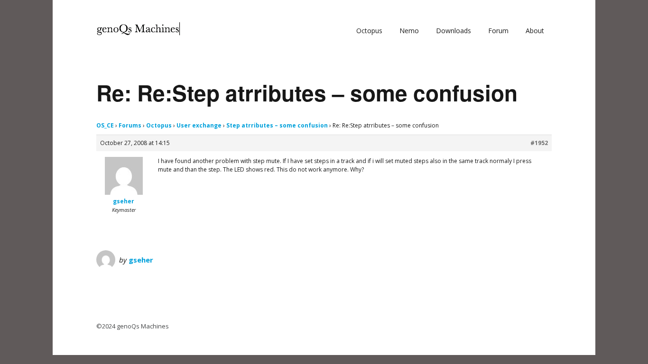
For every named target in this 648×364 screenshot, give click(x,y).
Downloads (453, 30)
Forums (130, 125)
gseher (141, 259)
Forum (498, 30)
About (535, 30)
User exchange (199, 125)
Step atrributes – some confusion (277, 125)
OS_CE (105, 125)
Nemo (409, 30)
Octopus (369, 30)
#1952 (539, 143)
